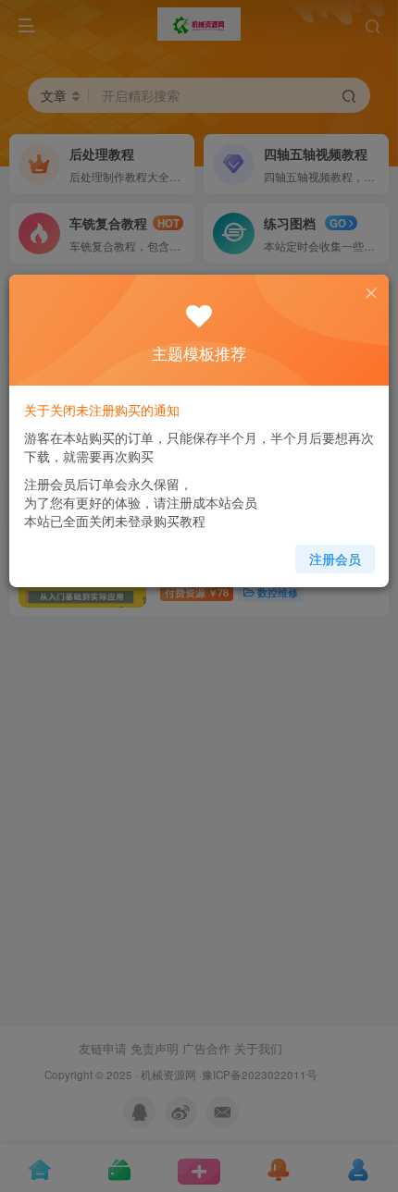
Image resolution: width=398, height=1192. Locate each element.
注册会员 (335, 558)
